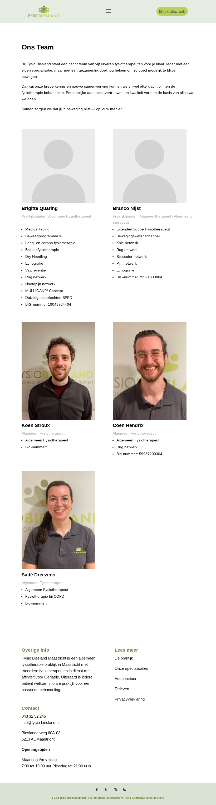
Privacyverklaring (130, 699)
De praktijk (124, 658)
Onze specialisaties (131, 668)
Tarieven (122, 689)
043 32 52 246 (34, 716)
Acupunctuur (125, 678)
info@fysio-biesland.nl (40, 722)
